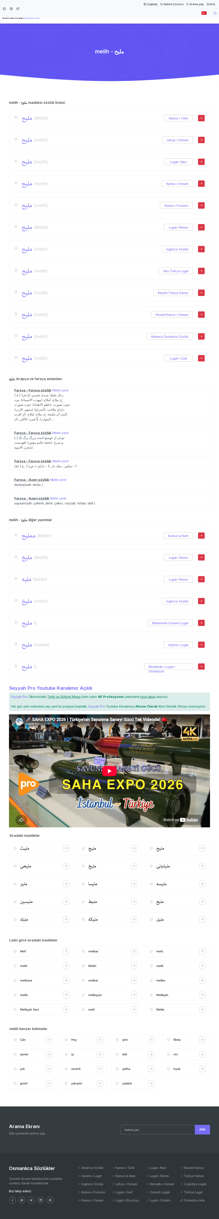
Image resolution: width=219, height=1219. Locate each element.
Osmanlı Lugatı (159, 1192)
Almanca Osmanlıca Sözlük (169, 336)
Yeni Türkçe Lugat (175, 271)
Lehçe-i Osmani (177, 140)
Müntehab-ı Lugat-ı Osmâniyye (162, 667)
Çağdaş (151, 4)
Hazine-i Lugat (178, 645)
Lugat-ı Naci (178, 162)
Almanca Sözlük (92, 1168)
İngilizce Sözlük (177, 249)
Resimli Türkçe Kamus (173, 293)
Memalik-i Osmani (161, 1184)
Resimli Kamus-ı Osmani (172, 315)
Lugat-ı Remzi (178, 227)
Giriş (212, 4)
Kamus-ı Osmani (177, 184)
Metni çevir (60, 390)
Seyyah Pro (19, 697)
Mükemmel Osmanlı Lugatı (170, 623)
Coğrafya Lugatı (194, 1184)
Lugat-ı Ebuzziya (127, 1200)
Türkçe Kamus (193, 1176)
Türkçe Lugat (193, 1192)
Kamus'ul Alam (178, 536)
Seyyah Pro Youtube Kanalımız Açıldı (50, 688)
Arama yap (196, 4)
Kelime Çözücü (173, 4)
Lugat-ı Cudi (178, 358)
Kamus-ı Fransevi (176, 205)
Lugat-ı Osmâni (159, 1200)
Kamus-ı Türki (178, 118)
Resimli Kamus (193, 1168)
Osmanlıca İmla (194, 1200)
